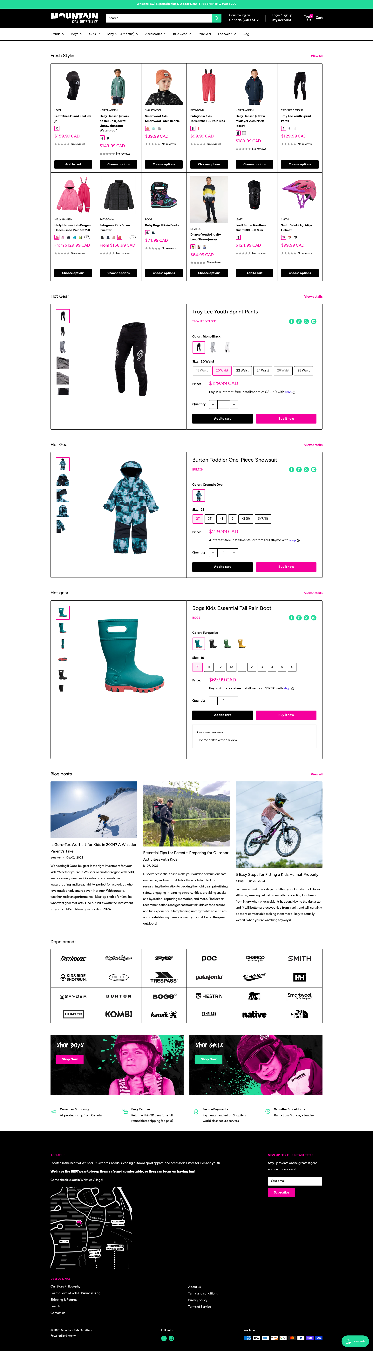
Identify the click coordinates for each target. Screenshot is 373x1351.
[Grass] (227, 644)
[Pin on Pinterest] (299, 321)
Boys (74, 34)
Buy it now (286, 418)
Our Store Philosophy (65, 1286)
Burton (197, 469)
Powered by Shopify (63, 1335)
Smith (285, 219)
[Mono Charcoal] (213, 347)
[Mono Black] (199, 347)
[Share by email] (313, 321)
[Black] (213, 644)
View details (313, 296)
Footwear (225, 34)
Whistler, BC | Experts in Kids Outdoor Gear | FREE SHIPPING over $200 (186, 4)
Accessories (153, 34)
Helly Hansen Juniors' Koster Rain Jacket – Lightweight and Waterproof (115, 123)
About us (194, 1287)
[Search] (216, 18)
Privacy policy (197, 1300)
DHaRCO (195, 229)
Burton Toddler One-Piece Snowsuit (234, 460)
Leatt (57, 110)
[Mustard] (242, 644)
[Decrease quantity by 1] (213, 404)
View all (317, 56)
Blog (246, 34)
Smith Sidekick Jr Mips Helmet (296, 228)
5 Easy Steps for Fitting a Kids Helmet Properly (277, 874)
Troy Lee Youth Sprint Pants (296, 119)
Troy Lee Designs (292, 110)
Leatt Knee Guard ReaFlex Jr (72, 119)
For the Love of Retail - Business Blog (75, 1293)
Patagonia (197, 110)
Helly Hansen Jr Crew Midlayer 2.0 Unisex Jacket (250, 121)
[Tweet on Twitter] (306, 321)
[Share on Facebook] (291, 321)
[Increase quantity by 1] (234, 404)
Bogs (148, 219)
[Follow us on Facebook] (164, 1338)
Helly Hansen (109, 110)
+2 (87, 237)
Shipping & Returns (64, 1299)
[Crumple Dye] (199, 495)
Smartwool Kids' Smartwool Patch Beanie (162, 119)
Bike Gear (180, 34)
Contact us (58, 1313)
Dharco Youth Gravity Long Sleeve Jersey (205, 237)
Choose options (118, 164)
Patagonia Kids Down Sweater (115, 228)
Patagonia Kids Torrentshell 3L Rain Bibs (207, 119)
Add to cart (73, 164)
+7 (132, 237)
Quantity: (199, 404)
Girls (92, 34)
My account (281, 20)
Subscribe (281, 1192)
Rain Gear (204, 34)
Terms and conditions (203, 1293)
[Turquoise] (199, 644)
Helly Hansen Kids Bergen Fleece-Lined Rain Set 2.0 (72, 228)
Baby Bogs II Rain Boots (162, 225)
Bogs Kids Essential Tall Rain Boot (231, 608)
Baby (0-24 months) (120, 34)
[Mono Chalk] (227, 347)
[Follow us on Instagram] (171, 1338)
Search (55, 1306)
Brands (55, 34)
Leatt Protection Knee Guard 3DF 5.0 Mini (251, 228)
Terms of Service (199, 1306)
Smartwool (153, 110)
